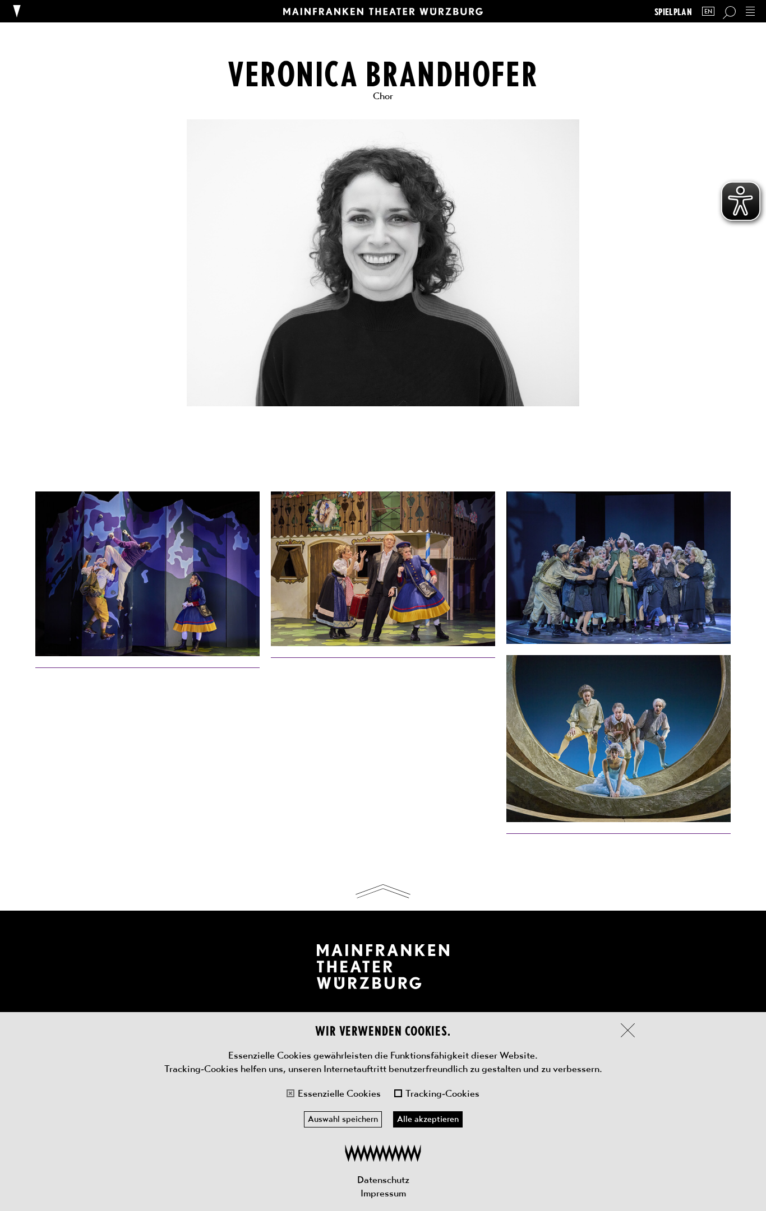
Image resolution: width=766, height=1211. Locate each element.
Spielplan (673, 11)
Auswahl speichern (343, 1119)
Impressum (383, 1193)
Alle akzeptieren (428, 1119)
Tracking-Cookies (442, 1093)
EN (708, 11)
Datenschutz (383, 1179)
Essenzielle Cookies (339, 1093)
